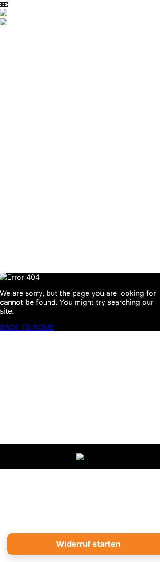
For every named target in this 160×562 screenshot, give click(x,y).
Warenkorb (61, 213)
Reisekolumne (66, 129)
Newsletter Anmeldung (90, 255)
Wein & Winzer (67, 171)
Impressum (38, 343)
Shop (47, 192)
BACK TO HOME (27, 326)
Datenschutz (42, 352)
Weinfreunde (65, 108)
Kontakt (54, 234)
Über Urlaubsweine (79, 66)
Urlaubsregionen (75, 87)
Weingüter (60, 150)
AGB (26, 362)
